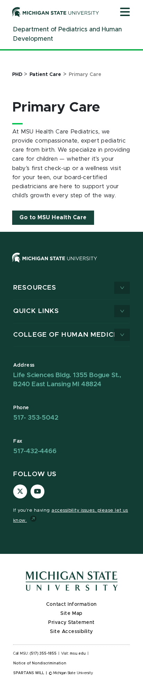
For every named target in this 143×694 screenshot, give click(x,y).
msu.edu (78, 653)
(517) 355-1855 (43, 653)
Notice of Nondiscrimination (39, 663)
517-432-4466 (35, 451)
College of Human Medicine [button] (69, 334)
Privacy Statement (71, 622)
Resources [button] (34, 287)
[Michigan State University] (55, 12)
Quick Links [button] (36, 311)
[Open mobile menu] (125, 12)
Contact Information (71, 604)
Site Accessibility (71, 631)
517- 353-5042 (35, 417)
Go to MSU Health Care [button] (53, 217)
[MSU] (54, 264)
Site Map (71, 613)
